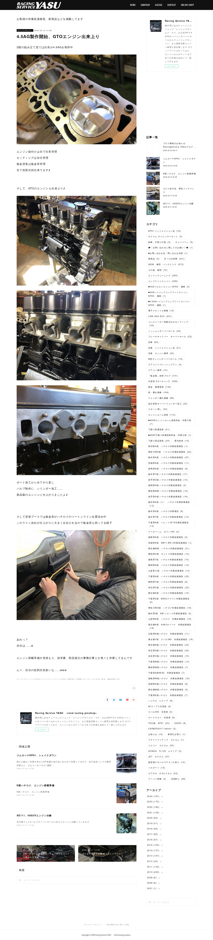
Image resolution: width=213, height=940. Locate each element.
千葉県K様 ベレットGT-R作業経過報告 (168, 524)
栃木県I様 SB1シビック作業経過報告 (170, 613)
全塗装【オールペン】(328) (88, 679)
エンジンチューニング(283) (29, 679)
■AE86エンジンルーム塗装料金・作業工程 (169, 422)
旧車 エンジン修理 (161, 353)
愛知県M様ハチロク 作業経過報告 (168, 667)
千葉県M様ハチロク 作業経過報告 (169, 661)
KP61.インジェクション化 (164, 230)
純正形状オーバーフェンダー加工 (168, 403)
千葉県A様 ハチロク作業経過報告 (168, 576)
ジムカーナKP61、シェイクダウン (37, 755)
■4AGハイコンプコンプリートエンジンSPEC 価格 (168, 294)
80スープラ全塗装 (159, 706)
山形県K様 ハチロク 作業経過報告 (169, 618)
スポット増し (158, 409)
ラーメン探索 (157, 778)
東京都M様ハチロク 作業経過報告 (168, 689)
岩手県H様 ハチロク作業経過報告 (168, 496)
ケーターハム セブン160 (163, 531)
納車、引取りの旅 (159, 242)
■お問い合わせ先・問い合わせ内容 (168, 253)
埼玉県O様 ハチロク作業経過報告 (168, 587)
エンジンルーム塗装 (162, 414)
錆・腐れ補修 (158, 392)
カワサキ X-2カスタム (163, 773)
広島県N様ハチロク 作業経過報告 (168, 633)
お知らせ (155, 734)
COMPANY (145, 4)
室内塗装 (181, 440)
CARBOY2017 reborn (162, 728)
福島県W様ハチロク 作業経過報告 (169, 678)
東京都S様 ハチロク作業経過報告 (168, 592)
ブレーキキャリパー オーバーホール (170, 336)
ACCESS (158, 4)
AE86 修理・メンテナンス (166, 264)
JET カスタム (159, 756)
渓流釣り (178, 778)
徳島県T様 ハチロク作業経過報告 (168, 559)
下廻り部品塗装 (159, 440)
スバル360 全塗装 (160, 711)
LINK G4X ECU (160, 316)
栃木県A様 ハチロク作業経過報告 (168, 457)
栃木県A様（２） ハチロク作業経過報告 (169, 504)
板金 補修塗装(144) (111, 679)
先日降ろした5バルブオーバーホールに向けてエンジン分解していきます (53, 821)
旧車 (153, 342)
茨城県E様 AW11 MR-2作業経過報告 (170, 542)
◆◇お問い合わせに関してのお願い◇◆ (170, 247)
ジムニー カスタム (161, 745)
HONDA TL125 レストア (165, 751)
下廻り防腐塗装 (159, 429)
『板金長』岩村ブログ (163, 375)
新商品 (153, 258)
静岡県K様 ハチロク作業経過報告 (168, 565)
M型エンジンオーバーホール (165, 358)
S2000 (180, 723)
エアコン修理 (158, 370)
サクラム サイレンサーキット (165, 236)
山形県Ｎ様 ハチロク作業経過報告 (169, 570)
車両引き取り (177, 734)
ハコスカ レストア (160, 700)
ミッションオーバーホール (164, 330)
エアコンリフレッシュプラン (165, 364)
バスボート (156, 767)
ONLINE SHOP (187, 4)
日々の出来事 (174, 258)
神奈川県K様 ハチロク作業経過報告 (169, 451)
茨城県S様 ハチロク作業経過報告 (168, 462)
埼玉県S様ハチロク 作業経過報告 (168, 650)
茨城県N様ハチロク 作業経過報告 (168, 683)
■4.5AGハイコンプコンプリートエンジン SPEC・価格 (170, 303)
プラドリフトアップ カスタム (166, 739)
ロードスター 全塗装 (161, 717)
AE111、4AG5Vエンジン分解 (34, 815)
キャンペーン (184, 242)
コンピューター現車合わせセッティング (168, 323)
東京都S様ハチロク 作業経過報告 (168, 644)
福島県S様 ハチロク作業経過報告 (168, 537)
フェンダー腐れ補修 (161, 397)
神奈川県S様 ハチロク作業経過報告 (169, 607)
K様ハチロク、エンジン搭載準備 (35, 785)
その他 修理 (158, 269)
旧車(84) (71, 679)
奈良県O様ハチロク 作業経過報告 (168, 655)
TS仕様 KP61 (159, 723)
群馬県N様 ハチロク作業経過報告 (168, 468)
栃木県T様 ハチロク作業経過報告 (168, 474)
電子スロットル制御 (161, 310)
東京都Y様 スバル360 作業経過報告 (170, 639)
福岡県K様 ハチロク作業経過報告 (167, 485)
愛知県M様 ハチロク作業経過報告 (168, 490)
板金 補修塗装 (159, 386)
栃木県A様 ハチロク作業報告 (165, 511)
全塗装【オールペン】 (163, 381)
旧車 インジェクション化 (164, 347)
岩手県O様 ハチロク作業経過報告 (168, 479)
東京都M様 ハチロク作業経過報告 (169, 548)
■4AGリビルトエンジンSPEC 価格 (169, 286)
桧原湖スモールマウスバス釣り (166, 762)
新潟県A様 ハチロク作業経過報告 (168, 446)
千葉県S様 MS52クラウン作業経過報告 (169, 600)
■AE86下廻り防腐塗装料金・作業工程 (169, 435)
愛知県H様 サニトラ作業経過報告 (168, 553)
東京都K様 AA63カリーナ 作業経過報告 (169, 626)
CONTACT (171, 4)
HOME (133, 4)
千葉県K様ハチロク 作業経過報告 (168, 695)
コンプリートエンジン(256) (54, 679)
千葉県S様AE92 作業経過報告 (166, 672)
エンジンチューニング (24, 30)
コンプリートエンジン (163, 281)
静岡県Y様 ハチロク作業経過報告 (168, 581)
